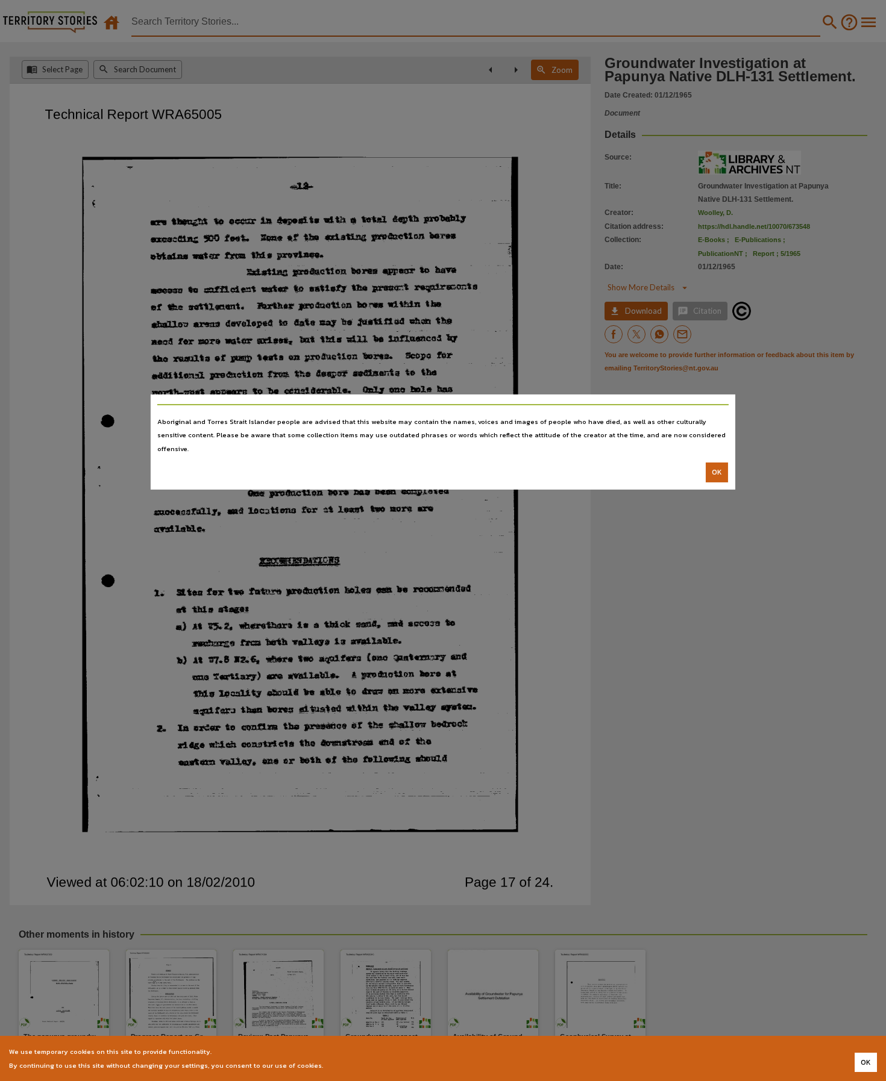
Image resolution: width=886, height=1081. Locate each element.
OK (717, 472)
